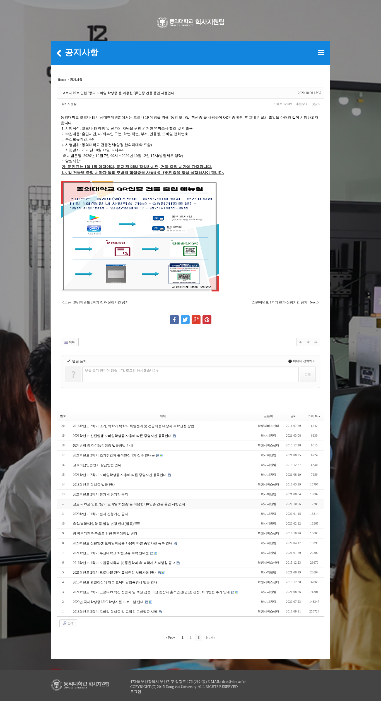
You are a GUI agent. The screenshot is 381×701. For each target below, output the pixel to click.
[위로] (300, 342)
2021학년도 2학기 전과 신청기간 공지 (100, 494)
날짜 (293, 416)
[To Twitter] (185, 317)
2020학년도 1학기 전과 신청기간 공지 (100, 514)
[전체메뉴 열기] (321, 52)
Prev (171, 638)
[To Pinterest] (207, 317)
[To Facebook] (174, 317)
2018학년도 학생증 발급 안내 (94, 485)
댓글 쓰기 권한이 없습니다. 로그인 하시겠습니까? (121, 370)
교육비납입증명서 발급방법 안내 (97, 465)
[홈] (59, 53)
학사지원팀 (69, 104)
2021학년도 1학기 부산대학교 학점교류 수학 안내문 (111, 553)
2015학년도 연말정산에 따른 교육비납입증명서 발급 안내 (115, 582)
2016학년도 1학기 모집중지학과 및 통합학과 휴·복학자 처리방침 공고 (124, 563)
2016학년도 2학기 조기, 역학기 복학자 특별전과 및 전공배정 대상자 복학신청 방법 (133, 426)
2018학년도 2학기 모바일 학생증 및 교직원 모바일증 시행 (115, 612)
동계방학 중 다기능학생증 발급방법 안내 (103, 446)
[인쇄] (316, 342)
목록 (71, 342)
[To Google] (196, 317)
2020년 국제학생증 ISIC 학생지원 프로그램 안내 (108, 602)
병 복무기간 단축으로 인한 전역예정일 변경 (105, 533)
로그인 (135, 692)
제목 (163, 416)
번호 (63, 416)
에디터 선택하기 (303, 361)
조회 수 (313, 416)
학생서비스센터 (268, 425)
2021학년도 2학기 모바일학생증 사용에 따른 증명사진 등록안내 (120, 475)
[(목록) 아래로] (308, 342)
